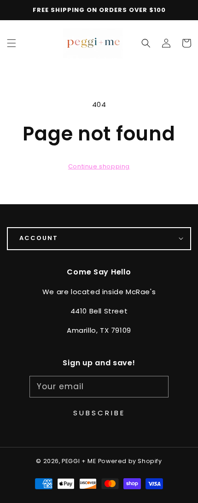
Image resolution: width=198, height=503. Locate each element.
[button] (146, 43)
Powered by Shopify (130, 461)
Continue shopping (99, 166)
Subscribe (99, 413)
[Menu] (11, 43)
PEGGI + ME (79, 461)
